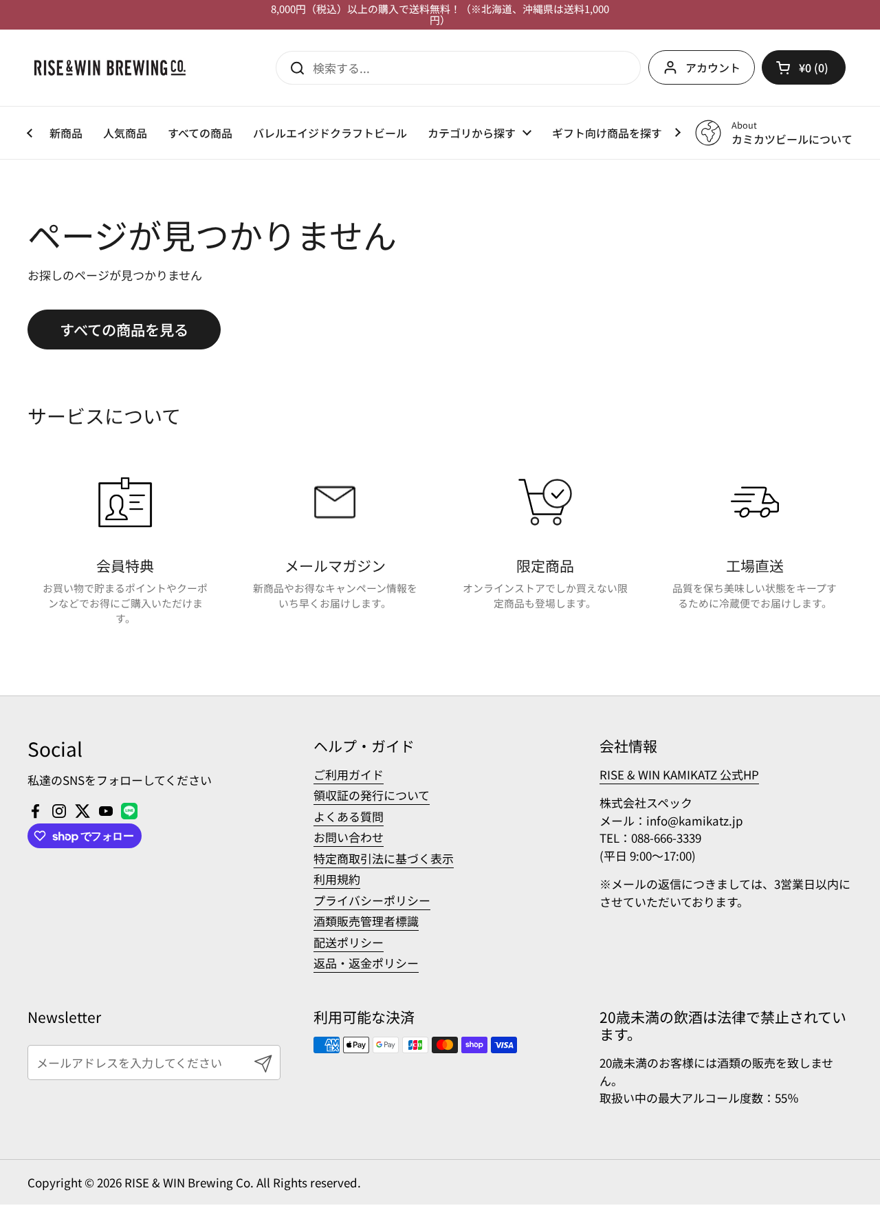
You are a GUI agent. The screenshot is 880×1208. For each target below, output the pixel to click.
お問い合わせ (349, 836)
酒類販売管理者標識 (366, 920)
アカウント (712, 67)
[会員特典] (125, 502)
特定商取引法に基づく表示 (384, 858)
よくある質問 (349, 816)
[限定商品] (545, 502)
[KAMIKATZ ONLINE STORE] (110, 67)
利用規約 (337, 878)
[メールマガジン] (335, 502)
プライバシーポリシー (372, 900)
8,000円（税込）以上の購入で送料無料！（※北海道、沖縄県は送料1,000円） (440, 14)
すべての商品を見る (124, 329)
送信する (292, 67)
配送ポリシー (349, 942)
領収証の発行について (372, 794)
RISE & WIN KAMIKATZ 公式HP (679, 774)
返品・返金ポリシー (366, 962)
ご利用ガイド (349, 774)
